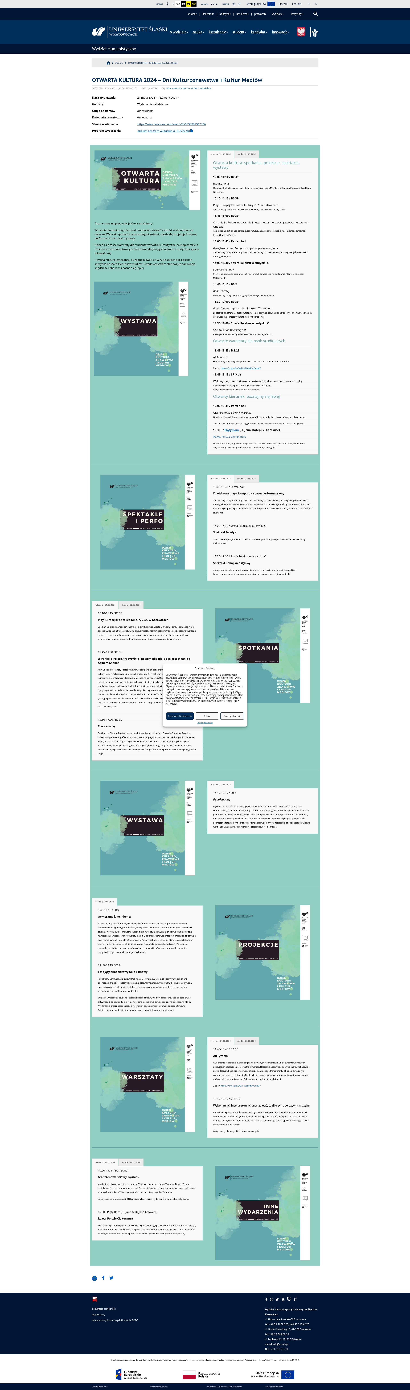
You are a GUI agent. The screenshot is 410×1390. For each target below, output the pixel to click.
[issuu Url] (289, 1299)
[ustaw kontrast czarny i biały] (178, 4)
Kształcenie (217, 32)
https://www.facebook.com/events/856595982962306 (171, 124)
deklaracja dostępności (104, 1308)
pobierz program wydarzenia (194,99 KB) (163, 131)
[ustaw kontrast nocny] (172, 4)
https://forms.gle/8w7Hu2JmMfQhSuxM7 (241, 368)
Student (238, 32)
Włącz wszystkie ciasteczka (180, 716)
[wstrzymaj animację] (233, 4)
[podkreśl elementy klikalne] (239, 4)
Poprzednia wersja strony (159, 1387)
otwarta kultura (204, 88)
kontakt (296, 4)
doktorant (208, 14)
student (192, 14)
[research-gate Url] (295, 1299)
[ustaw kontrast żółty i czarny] (194, 4)
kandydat (225, 14)
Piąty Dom (232, 430)
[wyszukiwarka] (315, 14)
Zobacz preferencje (232, 716)
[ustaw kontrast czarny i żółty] (188, 4)
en (315, 4)
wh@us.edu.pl (280, 1344)
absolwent (242, 14)
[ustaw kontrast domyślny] (167, 4)
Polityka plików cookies (205, 722)
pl (309, 4)
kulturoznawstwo (174, 88)
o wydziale (178, 32)
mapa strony (98, 1314)
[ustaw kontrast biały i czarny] (183, 4)
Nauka (197, 32)
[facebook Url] (266, 1299)
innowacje (279, 32)
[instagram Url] (271, 1299)
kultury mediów (190, 88)
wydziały (277, 14)
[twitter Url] (277, 1299)
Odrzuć (207, 716)
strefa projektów (256, 4)
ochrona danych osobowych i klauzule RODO (115, 1320)
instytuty (296, 14)
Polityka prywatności (99, 1387)
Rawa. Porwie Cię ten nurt (229, 436)
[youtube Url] (283, 1299)
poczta (283, 4)
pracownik (260, 14)
